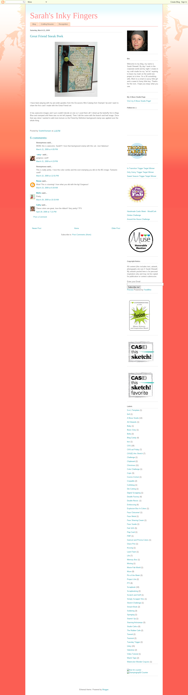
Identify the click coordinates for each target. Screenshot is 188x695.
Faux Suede (132, 524)
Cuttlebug (131, 485)
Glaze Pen (131, 544)
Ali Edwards (132, 422)
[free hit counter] (134, 670)
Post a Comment (40, 217)
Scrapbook (131, 587)
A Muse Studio (133, 418)
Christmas (131, 465)
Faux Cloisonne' (133, 512)
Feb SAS (130, 528)
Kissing (130, 548)
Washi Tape (131, 658)
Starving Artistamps (135, 622)
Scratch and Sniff (134, 595)
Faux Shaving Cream (135, 520)
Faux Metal (131, 516)
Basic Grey (131, 430)
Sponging (130, 615)
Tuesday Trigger (133, 642)
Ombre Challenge (134, 215)
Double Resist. (133, 501)
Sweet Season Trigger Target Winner (141, 176)
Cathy (38, 205)
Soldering (130, 611)
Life (128, 556)
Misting (130, 563)
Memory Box (132, 560)
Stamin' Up (131, 619)
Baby (129, 426)
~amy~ (39, 155)
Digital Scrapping (134, 493)
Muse (129, 571)
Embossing (131, 505)
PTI (128, 583)
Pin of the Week (133, 575)
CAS (129, 446)
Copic (129, 473)
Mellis (38, 193)
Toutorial (130, 638)
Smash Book (132, 607)
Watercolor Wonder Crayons (138, 662)
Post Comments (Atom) (81, 235)
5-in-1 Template (133, 410)
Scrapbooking (132, 591)
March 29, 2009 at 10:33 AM (47, 200)
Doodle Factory (133, 497)
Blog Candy (131, 438)
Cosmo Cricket (133, 477)
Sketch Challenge (134, 603)
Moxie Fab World (134, 567)
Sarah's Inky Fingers (64, 15)
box (128, 442)
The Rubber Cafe (134, 630)
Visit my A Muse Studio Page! (139, 101)
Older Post (116, 228)
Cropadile (130, 481)
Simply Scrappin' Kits (135, 599)
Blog (34, 24)
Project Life (131, 579)
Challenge (131, 457)
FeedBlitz (147, 290)
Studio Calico (132, 626)
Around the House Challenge (138, 219)
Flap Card (131, 532)
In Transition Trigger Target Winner (141, 168)
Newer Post (36, 228)
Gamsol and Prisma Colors (138, 540)
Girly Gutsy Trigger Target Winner (140, 172)
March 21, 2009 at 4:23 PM (47, 161)
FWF (129, 536)
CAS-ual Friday (133, 449)
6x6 (128, 414)
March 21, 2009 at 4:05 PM (47, 149)
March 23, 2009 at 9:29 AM (47, 188)
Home (76, 228)
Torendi (130, 634)
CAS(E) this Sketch (135, 453)
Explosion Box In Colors (136, 508)
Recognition (63, 24)
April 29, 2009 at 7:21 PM (46, 212)
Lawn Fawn (131, 552)
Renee (38, 181)
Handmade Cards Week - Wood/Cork (141, 211)
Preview (130, 290)
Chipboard (131, 461)
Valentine (130, 650)
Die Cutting (131, 489)
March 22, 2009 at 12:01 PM (47, 176)
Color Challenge (133, 469)
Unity (129, 646)
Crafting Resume (47, 24)
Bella (129, 434)
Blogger (105, 690)
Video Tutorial (132, 654)
